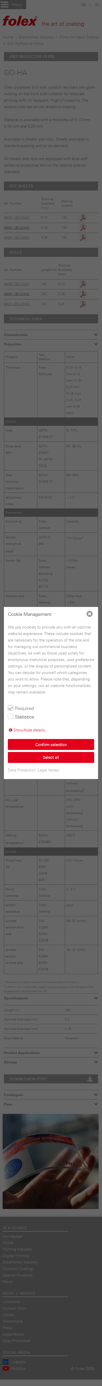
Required (24, 708)
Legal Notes (48, 770)
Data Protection (22, 770)
